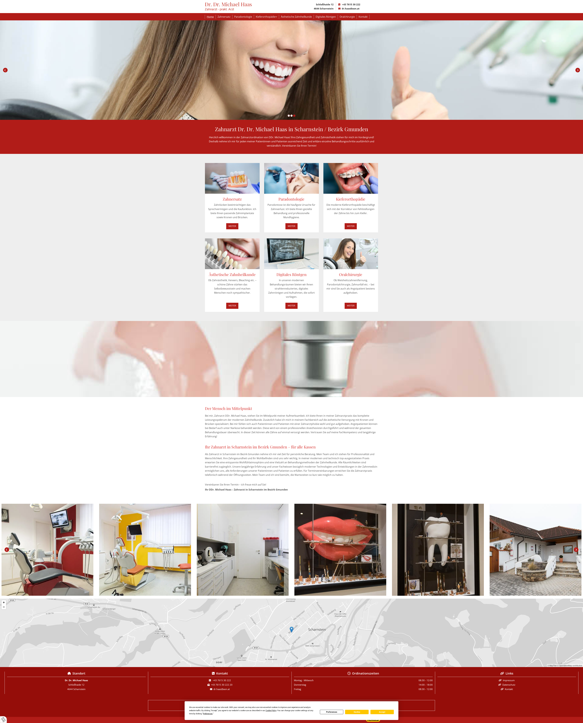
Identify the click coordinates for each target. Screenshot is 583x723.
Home (210, 16)
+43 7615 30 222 (351, 4)
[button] (232, 226)
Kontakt (363, 16)
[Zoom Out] (4, 607)
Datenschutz (508, 684)
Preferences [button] (208, 714)
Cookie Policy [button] (271, 710)
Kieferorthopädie (265, 16)
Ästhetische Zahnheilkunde (296, 16)
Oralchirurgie (347, 16)
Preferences (331, 712)
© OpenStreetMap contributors (569, 665)
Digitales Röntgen (326, 16)
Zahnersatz (224, 16)
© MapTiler (552, 665)
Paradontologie (243, 16)
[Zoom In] (4, 602)
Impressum (509, 680)
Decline (357, 712)
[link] (266, 17)
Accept (382, 712)
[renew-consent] (3, 719)
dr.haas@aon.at (351, 8)
